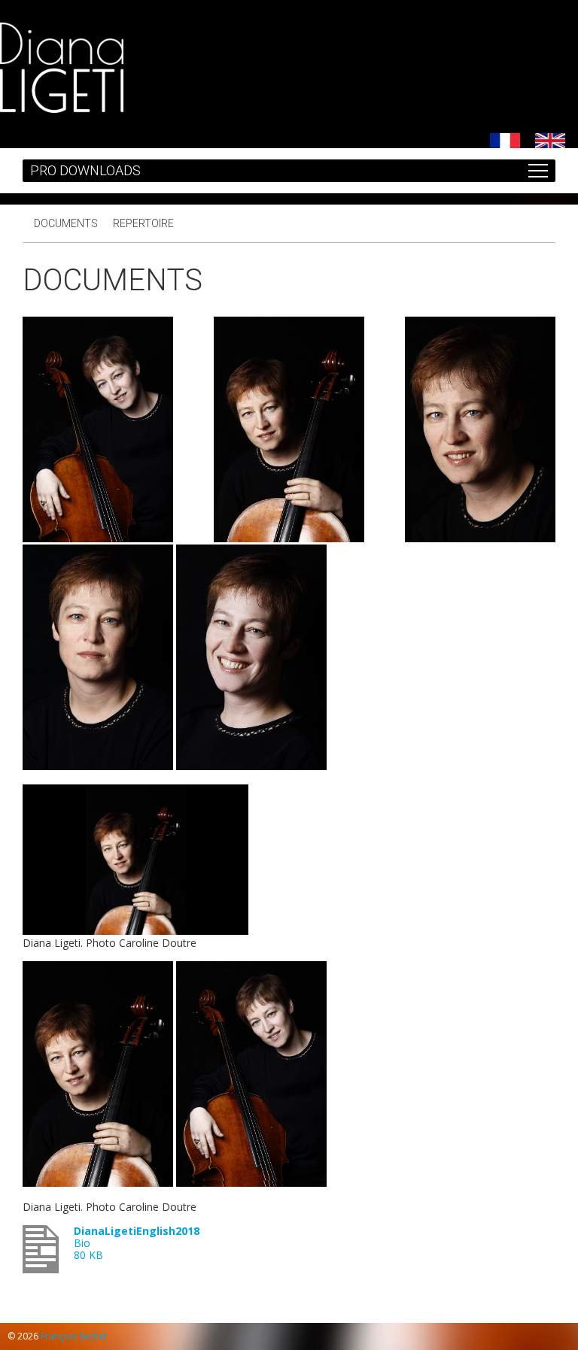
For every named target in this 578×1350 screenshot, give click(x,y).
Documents (66, 223)
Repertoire (143, 223)
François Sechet (74, 1336)
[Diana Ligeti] (61, 109)
